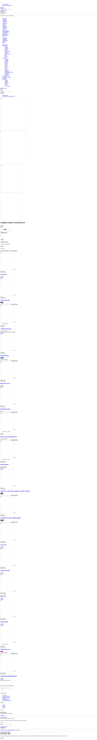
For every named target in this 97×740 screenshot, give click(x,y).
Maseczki (6, 83)
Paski (6, 55)
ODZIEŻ (4, 57)
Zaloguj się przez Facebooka (5, 729)
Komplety (6, 60)
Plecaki (6, 82)
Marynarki (7, 50)
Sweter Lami (3, 544)
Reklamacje (5, 698)
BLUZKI (4, 25)
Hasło (1, 724)
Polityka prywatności (6, 697)
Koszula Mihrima (4, 464)
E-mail (1, 722)
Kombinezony (7, 51)
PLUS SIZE (7, 75)
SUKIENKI (5, 20)
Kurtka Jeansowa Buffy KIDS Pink (8, 436)
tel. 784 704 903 (5, 4)
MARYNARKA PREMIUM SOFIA (8, 676)
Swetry (4, 22)
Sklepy (4, 706)
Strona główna (5, 44)
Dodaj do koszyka (4, 232)
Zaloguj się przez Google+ (15, 729)
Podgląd (1, 277)
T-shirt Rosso (3, 274)
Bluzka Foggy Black (5, 570)
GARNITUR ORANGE (5, 328)
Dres (3, 29)
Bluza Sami (3, 596)
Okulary (6, 85)
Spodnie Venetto (4, 621)
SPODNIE (5, 26)
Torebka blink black (5, 300)
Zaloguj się (2, 727)
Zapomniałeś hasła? (3, 726)
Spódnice (6, 47)
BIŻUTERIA (5, 39)
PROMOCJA (5, 32)
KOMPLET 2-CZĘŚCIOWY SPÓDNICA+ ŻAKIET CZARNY (15, 491)
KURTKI (4, 28)
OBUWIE (4, 78)
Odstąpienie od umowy (7, 700)
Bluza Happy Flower (5, 383)
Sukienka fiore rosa (4, 649)
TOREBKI (5, 38)
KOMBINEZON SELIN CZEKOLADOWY (10, 518)
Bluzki (6, 49)
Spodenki (6, 61)
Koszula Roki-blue (4, 355)
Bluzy (6, 54)
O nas (4, 704)
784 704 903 (2, 715)
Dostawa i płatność (6, 696)
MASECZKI (5, 40)
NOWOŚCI (5, 45)
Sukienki (6, 46)
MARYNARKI (5, 30)
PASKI (4, 41)
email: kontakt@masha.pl (7, 5)
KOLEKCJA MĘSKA (9, 72)
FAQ (3, 707)
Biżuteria (6, 81)
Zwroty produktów (6, 699)
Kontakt (4, 705)
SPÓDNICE (5, 21)
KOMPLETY (5, 23)
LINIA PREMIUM (6, 31)
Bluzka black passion (5, 409)
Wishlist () (2, 7)
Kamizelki (7, 70)
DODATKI (5, 79)
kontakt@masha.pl (3, 717)
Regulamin (5, 695)
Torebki (6, 56)
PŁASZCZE (5, 27)
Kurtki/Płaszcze (7, 53)
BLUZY (4, 24)
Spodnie (6, 48)
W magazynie (2, 244)
